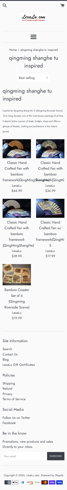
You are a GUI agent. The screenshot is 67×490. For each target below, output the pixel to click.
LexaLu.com (32, 475)
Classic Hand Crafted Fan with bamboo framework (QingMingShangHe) (18, 234)
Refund (7, 388)
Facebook (9, 423)
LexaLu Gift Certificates (19, 364)
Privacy (7, 394)
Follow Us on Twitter (16, 417)
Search (7, 349)
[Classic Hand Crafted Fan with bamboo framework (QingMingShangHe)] (17, 208)
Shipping (9, 383)
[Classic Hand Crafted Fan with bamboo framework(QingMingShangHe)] (17, 148)
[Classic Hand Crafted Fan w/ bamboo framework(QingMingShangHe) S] (50, 208)
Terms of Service (14, 399)
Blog (6, 359)
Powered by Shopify (52, 475)
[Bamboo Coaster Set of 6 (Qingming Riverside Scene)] (17, 275)
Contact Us (10, 354)
